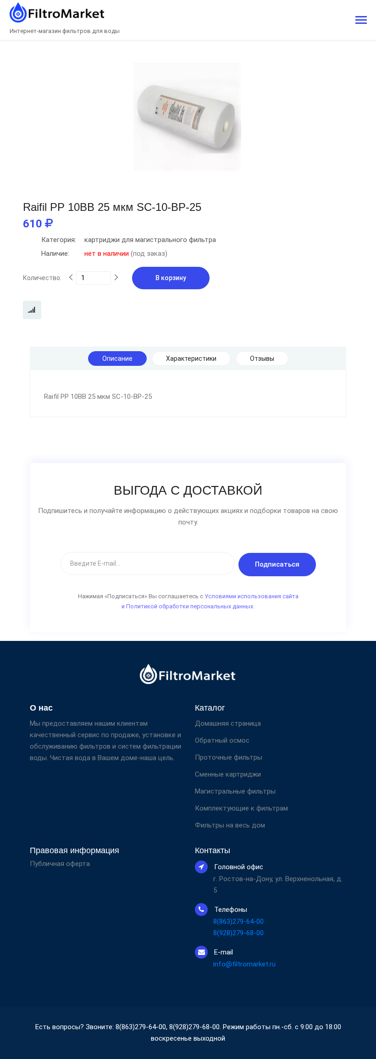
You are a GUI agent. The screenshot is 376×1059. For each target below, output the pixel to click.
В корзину (170, 277)
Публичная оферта (60, 863)
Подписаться (277, 564)
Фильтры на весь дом (230, 825)
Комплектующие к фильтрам (241, 808)
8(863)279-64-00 (238, 921)
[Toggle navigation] (361, 20)
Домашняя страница (228, 723)
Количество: (42, 277)
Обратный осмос (222, 740)
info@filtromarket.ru (244, 964)
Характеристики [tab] (191, 358)
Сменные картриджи (228, 774)
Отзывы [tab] (262, 358)
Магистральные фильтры (235, 791)
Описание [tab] (117, 358)
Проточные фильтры (228, 757)
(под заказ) (104, 253)
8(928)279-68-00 (238, 933)
